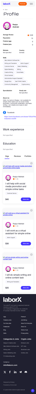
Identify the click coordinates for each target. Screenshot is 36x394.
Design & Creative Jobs (9, 343)
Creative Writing (8, 72)
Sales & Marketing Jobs (9, 353)
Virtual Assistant (8, 75)
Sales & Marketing (22, 66)
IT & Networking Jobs (9, 356)
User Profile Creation (20, 81)
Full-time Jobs (7, 323)
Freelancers (6, 326)
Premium (23, 316)
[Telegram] (20, 372)
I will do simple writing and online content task (18, 276)
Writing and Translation (10, 63)
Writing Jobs (6, 349)
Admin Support (24, 63)
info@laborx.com (10, 365)
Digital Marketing (9, 69)
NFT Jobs (23, 346)
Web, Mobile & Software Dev (12, 60)
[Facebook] (10, 372)
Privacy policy (24, 333)
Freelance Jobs (7, 320)
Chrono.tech (13, 385)
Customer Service (9, 66)
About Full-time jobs (26, 323)
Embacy (12, 382)
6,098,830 (25, 309)
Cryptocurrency (26, 84)
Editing (19, 69)
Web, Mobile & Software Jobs (11, 346)
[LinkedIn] (15, 372)
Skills (4, 333)
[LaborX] (6, 4)
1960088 (22, 310)
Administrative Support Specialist (13, 78)
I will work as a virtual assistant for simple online (17, 232)
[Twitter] (4, 372)
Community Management (11, 84)
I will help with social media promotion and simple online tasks (15, 186)
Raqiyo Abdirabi (18, 177)
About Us (23, 326)
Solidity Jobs (24, 353)
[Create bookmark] (31, 163)
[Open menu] (31, 3)
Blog (4, 330)
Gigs (4, 316)
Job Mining (24, 320)
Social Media (20, 72)
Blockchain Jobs (25, 349)
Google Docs (7, 81)
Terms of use (24, 330)
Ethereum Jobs (25, 343)
